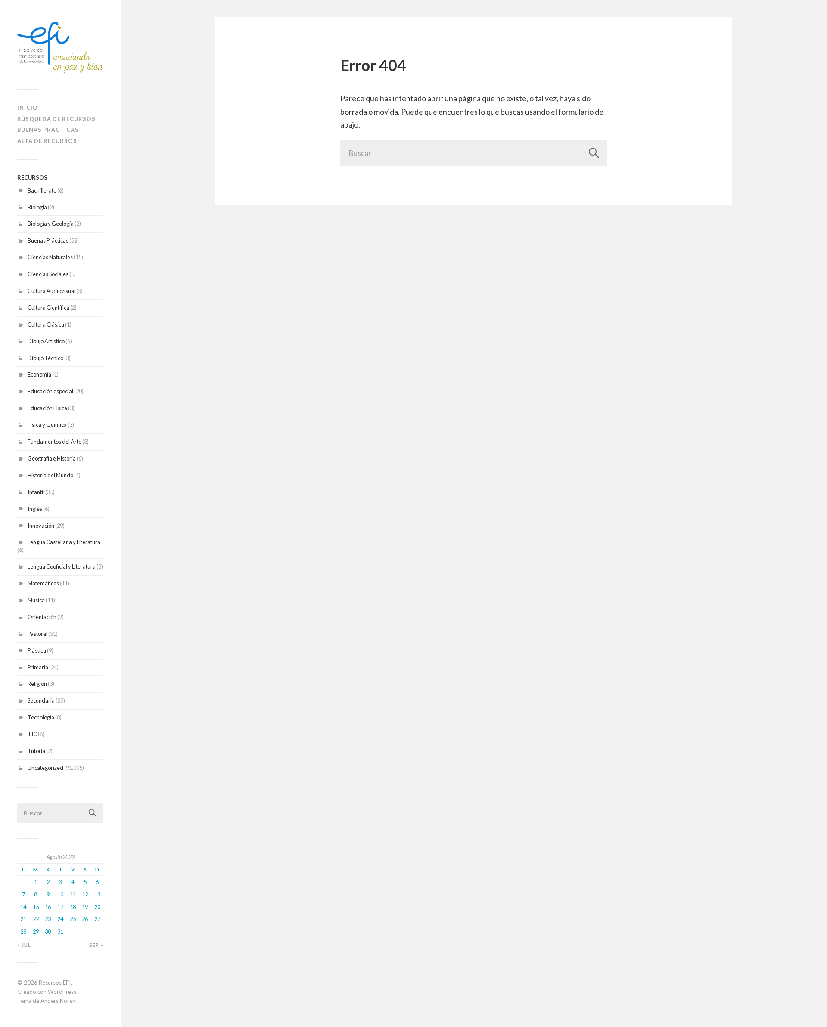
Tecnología (41, 717)
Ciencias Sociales (48, 274)
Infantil (36, 492)
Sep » (96, 945)
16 (48, 906)
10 (60, 894)
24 (60, 918)
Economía (39, 374)
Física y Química (47, 424)
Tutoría (36, 750)
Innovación (41, 525)
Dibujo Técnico (45, 358)
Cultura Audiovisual (51, 290)
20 (97, 906)
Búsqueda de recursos (56, 118)
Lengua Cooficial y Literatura (62, 566)
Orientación (42, 616)
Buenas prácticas (48, 129)
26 (85, 918)
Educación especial (50, 391)
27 (97, 918)
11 (73, 894)
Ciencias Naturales (50, 257)
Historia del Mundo (50, 475)
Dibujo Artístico (46, 341)
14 (23, 906)
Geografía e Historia (52, 458)
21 (23, 918)
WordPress (62, 991)
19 (85, 906)
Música (36, 600)
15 (36, 906)
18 (73, 906)
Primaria (38, 667)
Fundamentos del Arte (54, 441)
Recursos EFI (55, 982)
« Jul (24, 945)
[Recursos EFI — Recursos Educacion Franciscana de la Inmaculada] (60, 48)
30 (48, 931)
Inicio (27, 107)
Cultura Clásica (46, 324)
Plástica (37, 650)
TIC (32, 734)
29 (36, 931)
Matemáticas (43, 583)
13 (97, 894)
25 (73, 918)
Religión (37, 683)
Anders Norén (57, 1000)
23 (48, 918)
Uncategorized (45, 767)
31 (60, 931)
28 (23, 931)
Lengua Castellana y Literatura (64, 541)
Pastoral (37, 633)
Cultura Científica (48, 307)
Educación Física (47, 408)
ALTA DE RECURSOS (47, 140)
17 (60, 906)
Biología (37, 207)
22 (36, 918)
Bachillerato (42, 190)
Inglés (35, 508)
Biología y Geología (51, 223)
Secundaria (41, 700)
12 (85, 894)
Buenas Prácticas (48, 240)
